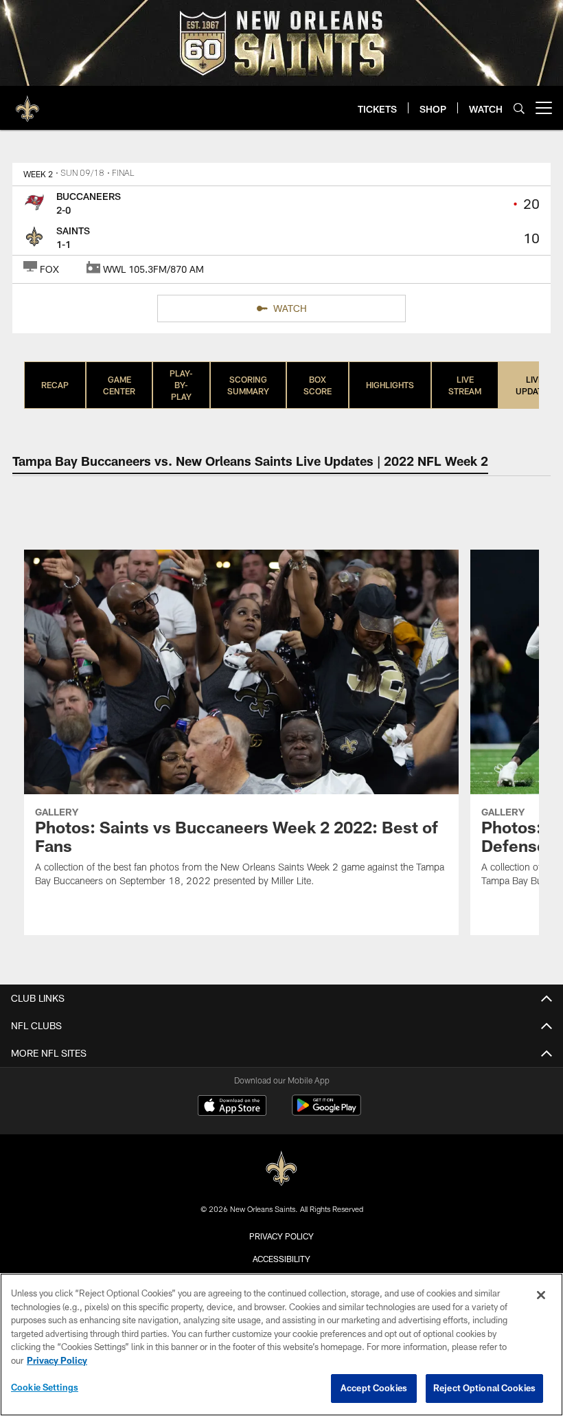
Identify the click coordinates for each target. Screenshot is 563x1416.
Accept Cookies (374, 1387)
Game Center (119, 385)
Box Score (317, 385)
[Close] (541, 1295)
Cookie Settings (44, 1387)
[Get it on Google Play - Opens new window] (326, 1112)
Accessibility (281, 1258)
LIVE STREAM (464, 385)
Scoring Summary (248, 385)
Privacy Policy (281, 1236)
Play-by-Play (181, 384)
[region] (281, 1344)
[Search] (519, 108)
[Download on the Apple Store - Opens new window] (232, 1107)
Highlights (390, 385)
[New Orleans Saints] (281, 1169)
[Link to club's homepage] (27, 102)
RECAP (55, 385)
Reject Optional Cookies (484, 1387)
